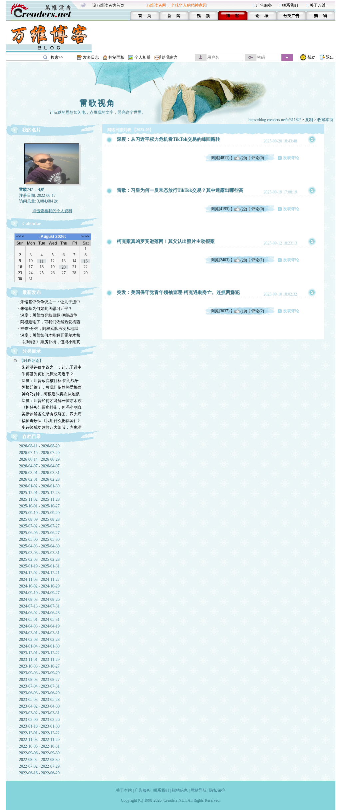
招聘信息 (180, 790)
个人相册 (143, 57)
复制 (309, 119)
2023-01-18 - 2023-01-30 (39, 726)
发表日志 (91, 57)
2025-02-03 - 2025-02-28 (39, 559)
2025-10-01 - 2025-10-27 (39, 506)
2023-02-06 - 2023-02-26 (39, 719)
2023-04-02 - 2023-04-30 (39, 706)
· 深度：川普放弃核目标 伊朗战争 (47, 315)
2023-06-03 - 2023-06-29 (39, 693)
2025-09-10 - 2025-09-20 (39, 512)
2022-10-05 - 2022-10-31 (39, 746)
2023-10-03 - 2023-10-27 (39, 666)
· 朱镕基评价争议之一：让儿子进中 (49, 302)
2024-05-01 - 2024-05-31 (39, 619)
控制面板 (117, 57)
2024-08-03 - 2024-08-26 (39, 599)
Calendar (31, 223)
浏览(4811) (220, 157)
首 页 (144, 15)
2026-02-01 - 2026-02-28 (39, 479)
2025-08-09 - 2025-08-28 (39, 519)
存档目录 (31, 436)
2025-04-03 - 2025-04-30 (39, 546)
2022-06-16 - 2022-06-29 (39, 773)
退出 (330, 57)
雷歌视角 (98, 103)
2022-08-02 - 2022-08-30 (39, 759)
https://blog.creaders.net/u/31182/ (274, 119)
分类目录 (31, 351)
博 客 (232, 15)
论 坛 (261, 15)
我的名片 (31, 129)
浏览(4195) (220, 209)
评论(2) (257, 311)
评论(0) (257, 157)
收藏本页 (325, 119)
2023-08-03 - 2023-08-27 (39, 679)
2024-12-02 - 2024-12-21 (39, 572)
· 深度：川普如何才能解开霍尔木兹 (49, 335)
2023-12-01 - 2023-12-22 (39, 653)
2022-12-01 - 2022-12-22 (39, 733)
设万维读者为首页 (108, 5)
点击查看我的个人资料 (52, 211)
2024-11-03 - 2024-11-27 (39, 579)
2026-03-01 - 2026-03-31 (39, 472)
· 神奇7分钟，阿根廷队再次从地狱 (48, 328)
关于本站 (124, 790)
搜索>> (57, 57)
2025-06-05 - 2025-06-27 (39, 532)
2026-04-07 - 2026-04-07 (39, 466)
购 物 (320, 15)
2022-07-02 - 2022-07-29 (39, 766)
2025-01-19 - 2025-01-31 (39, 566)
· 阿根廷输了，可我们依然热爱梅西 (49, 322)
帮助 (311, 57)
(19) (243, 311)
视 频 (203, 15)
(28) (243, 260)
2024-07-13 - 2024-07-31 (39, 606)
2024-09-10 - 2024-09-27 (39, 592)
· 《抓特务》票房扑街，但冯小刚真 (49, 342)
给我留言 (170, 57)
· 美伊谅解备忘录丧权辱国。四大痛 (50, 414)
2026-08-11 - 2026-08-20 (39, 446)
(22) (243, 209)
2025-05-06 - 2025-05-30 (39, 539)
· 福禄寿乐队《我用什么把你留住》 (50, 420)
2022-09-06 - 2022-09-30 (39, 753)
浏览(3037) (220, 311)
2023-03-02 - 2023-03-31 (39, 713)
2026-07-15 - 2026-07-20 (39, 452)
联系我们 (290, 5)
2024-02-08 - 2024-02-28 (39, 639)
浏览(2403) (220, 260)
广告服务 (264, 5)
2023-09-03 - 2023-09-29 (39, 673)
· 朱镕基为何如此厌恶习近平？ (45, 308)
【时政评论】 (31, 360)
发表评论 (291, 157)
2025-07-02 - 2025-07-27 (39, 526)
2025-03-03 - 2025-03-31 (39, 552)
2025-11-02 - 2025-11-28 (39, 499)
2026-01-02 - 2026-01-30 (39, 486)
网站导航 (198, 790)
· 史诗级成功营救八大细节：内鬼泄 (50, 427)
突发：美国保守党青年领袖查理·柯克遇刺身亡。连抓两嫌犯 (178, 292)
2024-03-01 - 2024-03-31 (39, 633)
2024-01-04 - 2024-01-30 (39, 646)
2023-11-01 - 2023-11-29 (39, 659)
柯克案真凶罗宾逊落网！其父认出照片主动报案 (166, 241)
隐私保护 (217, 790)
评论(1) (257, 260)
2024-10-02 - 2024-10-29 (39, 586)
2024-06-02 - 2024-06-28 (39, 613)
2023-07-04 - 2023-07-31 (39, 686)
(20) (243, 158)
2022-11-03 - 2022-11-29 (39, 739)
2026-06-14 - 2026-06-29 (39, 459)
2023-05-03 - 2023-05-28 (39, 699)
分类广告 (291, 15)
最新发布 (31, 292)
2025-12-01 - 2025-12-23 (39, 492)
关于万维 (318, 5)
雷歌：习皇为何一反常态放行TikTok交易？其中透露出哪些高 (180, 190)
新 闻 (174, 15)
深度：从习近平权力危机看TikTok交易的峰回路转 (168, 139)
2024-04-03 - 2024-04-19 (39, 626)
